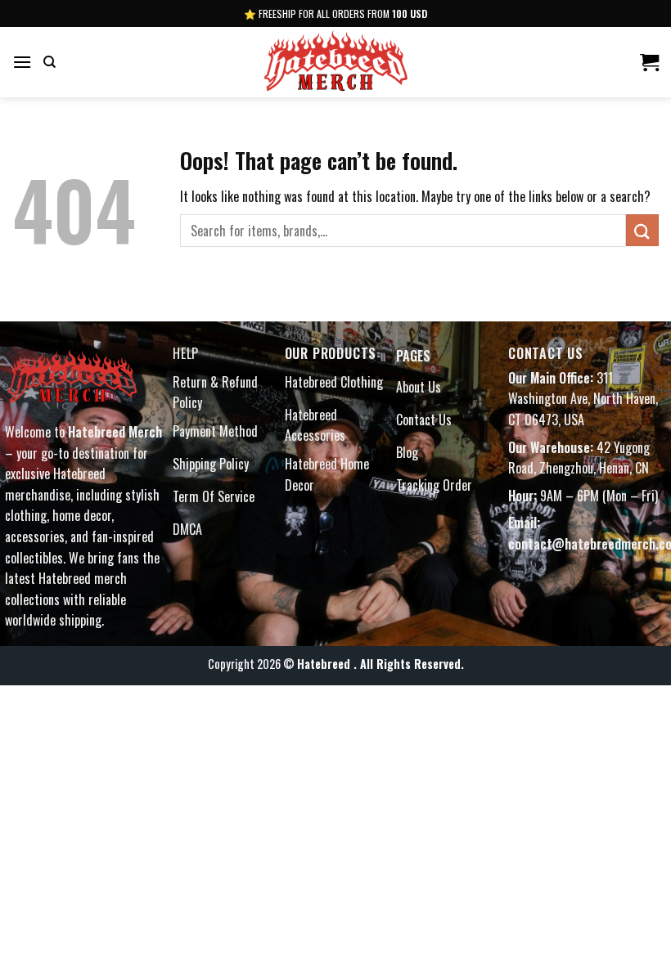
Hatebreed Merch (115, 432)
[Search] (49, 62)
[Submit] (642, 230)
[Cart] (649, 62)
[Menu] (22, 62)
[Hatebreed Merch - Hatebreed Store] (335, 62)
